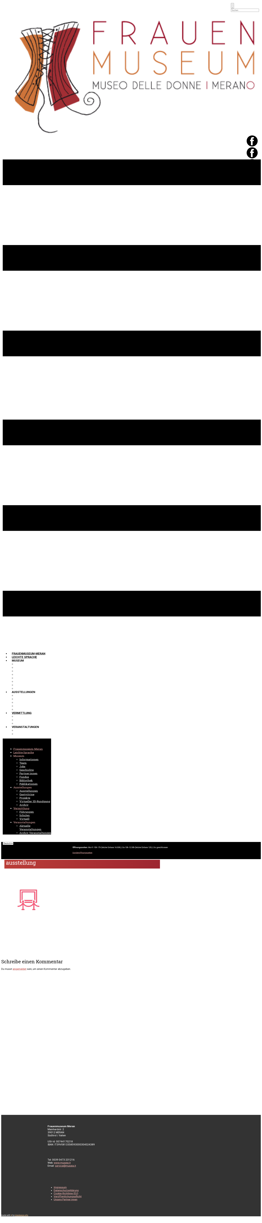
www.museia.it (62, 1162)
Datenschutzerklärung (66, 1190)
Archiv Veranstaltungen (34, 734)
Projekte (22, 702)
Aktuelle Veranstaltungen (36, 730)
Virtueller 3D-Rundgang (33, 706)
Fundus (20, 681)
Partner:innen (25, 678)
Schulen (21, 720)
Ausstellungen (26, 695)
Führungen (23, 716)
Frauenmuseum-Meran (28, 653)
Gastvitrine (24, 699)
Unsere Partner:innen (65, 1199)
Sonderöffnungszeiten (82, 853)
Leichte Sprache (24, 657)
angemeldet (19, 968)
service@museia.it (65, 1165)
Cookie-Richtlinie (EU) (66, 1193)
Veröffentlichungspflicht (68, 1196)
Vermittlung (22, 713)
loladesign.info (21, 1215)
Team (19, 667)
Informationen (26, 664)
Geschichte (24, 674)
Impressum (60, 1187)
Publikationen (25, 688)
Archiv (20, 709)
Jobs (18, 671)
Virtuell (21, 723)
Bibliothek (23, 685)
